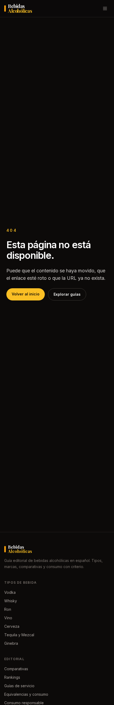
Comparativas (16, 669)
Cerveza (11, 626)
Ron (7, 609)
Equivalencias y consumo (26, 694)
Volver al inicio (26, 294)
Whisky (10, 601)
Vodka (10, 592)
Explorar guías (67, 294)
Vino (8, 618)
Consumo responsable (24, 702)
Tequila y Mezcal (19, 635)
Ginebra (11, 643)
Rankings (12, 677)
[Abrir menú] (105, 8)
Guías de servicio (19, 685)
